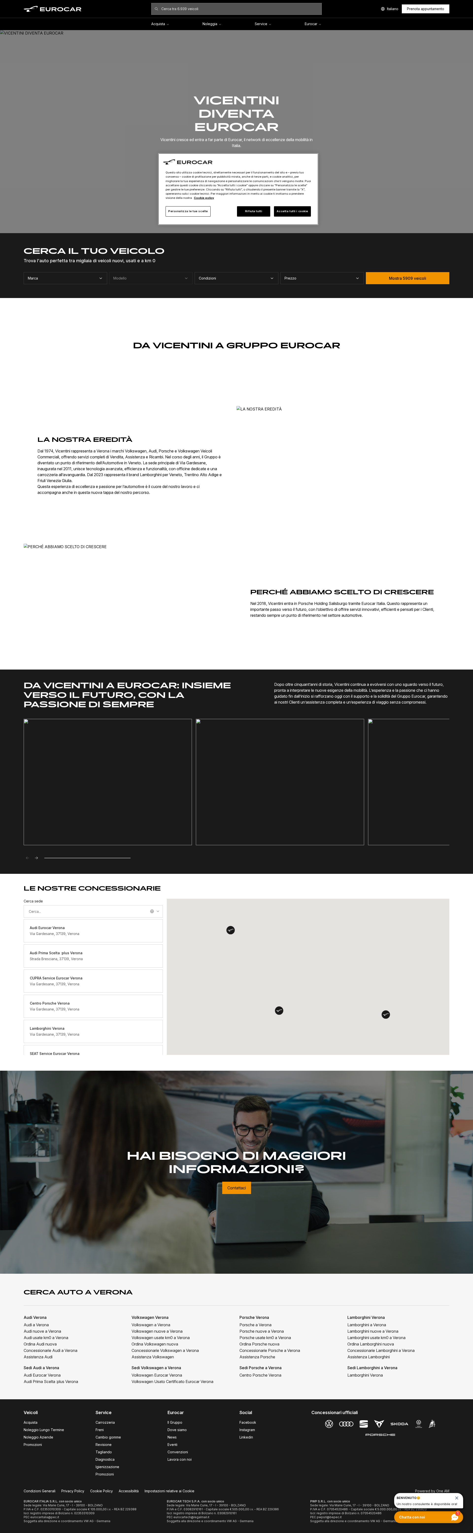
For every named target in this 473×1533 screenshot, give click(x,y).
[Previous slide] (28, 858)
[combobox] (93, 911)
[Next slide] (36, 858)
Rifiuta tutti (253, 211)
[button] (385, 1014)
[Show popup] (158, 911)
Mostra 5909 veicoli (407, 278)
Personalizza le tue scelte (188, 211)
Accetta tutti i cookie (292, 211)
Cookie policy (204, 198)
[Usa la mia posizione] (152, 911)
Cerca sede (33, 901)
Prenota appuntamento (425, 9)
